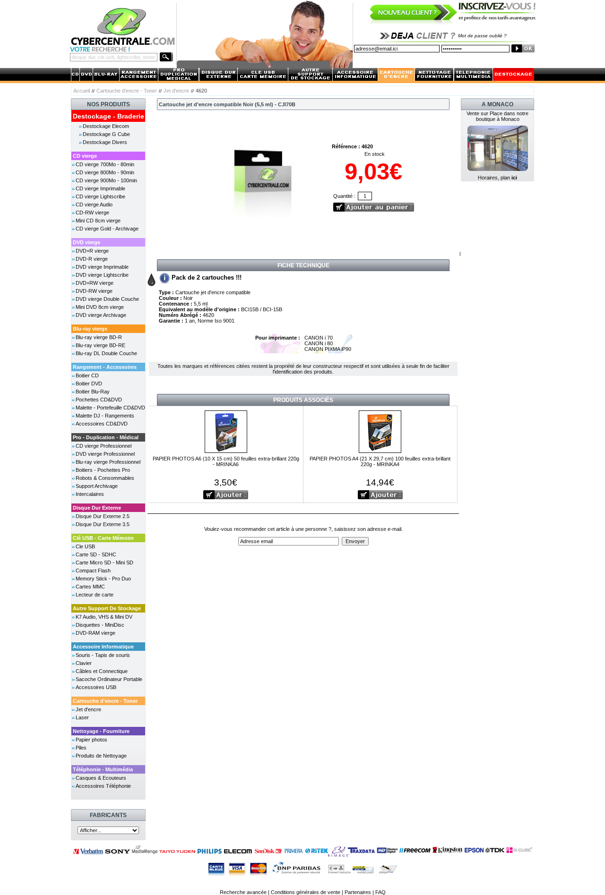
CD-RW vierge (92, 212)
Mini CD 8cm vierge (98, 220)
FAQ (380, 892)
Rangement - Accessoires (105, 367)
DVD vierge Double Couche (107, 299)
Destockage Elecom (106, 126)
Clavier (84, 663)
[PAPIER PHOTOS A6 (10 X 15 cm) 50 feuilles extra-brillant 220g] (226, 431)
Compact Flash (93, 570)
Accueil (81, 91)
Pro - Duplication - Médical (105, 437)
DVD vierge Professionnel (105, 454)
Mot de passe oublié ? (482, 35)
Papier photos (91, 739)
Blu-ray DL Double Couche (106, 353)
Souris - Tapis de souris (103, 655)
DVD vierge (86, 242)
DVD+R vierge (92, 251)
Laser (82, 717)
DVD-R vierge (92, 259)
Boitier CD (87, 375)
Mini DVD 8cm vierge (100, 307)
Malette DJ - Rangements (105, 415)
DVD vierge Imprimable (102, 267)
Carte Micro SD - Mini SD (104, 562)
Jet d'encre (176, 91)
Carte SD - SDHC (96, 554)
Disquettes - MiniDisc (100, 625)
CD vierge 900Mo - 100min (106, 180)
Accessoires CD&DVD (102, 423)
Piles (81, 747)
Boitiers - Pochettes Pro (103, 470)
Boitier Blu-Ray (93, 391)
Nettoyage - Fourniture (101, 731)
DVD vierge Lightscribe (102, 275)
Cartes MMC (90, 586)
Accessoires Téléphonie (103, 786)
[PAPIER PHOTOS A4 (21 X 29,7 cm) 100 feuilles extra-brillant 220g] (380, 431)
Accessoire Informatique (103, 646)
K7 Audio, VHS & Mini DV (104, 617)
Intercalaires (90, 494)
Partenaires (358, 892)
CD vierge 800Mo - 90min (105, 172)
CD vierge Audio (94, 204)
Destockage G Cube (106, 134)
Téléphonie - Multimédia (103, 769)
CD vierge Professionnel (103, 446)
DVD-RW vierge (94, 291)
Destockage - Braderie (108, 116)
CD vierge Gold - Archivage (107, 228)
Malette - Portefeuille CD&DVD (110, 407)
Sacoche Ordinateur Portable (109, 679)
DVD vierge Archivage (101, 315)
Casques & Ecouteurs (101, 778)
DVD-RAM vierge (95, 633)
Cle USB (85, 546)
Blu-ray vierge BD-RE (100, 345)
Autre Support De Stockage (107, 608)
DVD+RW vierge (94, 283)
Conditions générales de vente (305, 892)
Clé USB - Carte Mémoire (103, 538)
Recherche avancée (243, 892)
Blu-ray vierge (90, 329)
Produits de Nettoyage (101, 756)
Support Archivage (97, 486)
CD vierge (85, 156)
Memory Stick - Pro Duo (103, 578)
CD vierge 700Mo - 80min (105, 164)
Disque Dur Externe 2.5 (103, 516)
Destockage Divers (105, 142)
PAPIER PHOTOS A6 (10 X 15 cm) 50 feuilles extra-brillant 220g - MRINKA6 (226, 461)
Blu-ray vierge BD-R (99, 337)
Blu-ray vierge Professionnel (108, 462)
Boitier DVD (89, 383)
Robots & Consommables (105, 478)
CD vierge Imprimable (100, 188)
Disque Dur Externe (97, 508)
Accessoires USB (96, 687)
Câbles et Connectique (102, 671)
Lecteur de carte (94, 594)
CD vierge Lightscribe (100, 196)
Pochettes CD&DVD (99, 399)
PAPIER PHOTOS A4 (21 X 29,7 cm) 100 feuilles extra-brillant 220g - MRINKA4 (380, 461)
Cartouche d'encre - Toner (126, 91)
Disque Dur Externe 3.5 (103, 524)
